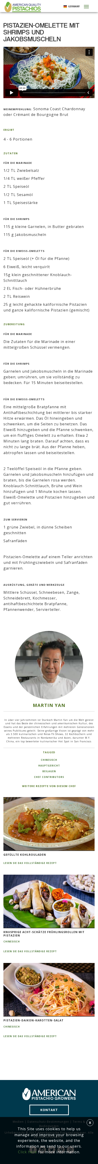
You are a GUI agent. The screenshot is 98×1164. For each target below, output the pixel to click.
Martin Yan (49, 705)
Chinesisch (49, 759)
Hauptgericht (49, 765)
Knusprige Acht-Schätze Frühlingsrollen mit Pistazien (44, 934)
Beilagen (49, 771)
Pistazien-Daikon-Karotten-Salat (33, 1020)
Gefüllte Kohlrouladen (24, 854)
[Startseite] (22, 7)
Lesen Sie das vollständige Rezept (30, 863)
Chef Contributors (49, 777)
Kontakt (49, 1110)
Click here (27, 1151)
